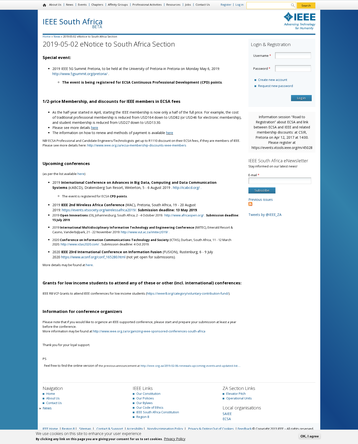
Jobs (188, 4)
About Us (55, 4)
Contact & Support (109, 429)
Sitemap (85, 429)
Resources (173, 4)
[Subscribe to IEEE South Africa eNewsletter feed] (250, 204)
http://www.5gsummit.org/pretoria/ (80, 73)
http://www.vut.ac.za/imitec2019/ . (145, 232)
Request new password (275, 86)
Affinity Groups (118, 4)
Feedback (245, 429)
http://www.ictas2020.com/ (80, 244)
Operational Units (239, 398)
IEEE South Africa (73, 21)
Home (45, 5)
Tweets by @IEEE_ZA (265, 214)
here (94, 127)
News (69, 4)
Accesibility (135, 429)
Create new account (272, 80)
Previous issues (260, 199)
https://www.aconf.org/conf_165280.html (93, 257)
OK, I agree (310, 436)
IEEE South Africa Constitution (157, 412)
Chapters (97, 4)
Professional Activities (146, 4)
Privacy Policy (174, 438)
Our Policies (145, 398)
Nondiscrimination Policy (165, 429)
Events (82, 4)
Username (262, 56)
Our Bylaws (144, 403)
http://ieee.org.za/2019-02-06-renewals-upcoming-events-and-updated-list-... (191, 365)
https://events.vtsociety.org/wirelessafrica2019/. (100, 210)
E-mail (253, 175)
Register (226, 4)
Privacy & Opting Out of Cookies (211, 429)
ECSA (227, 418)
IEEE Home (50, 429)
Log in (240, 4)
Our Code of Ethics (149, 407)
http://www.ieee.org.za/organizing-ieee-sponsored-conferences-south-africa (149, 331)
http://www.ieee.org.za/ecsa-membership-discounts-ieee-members (136, 145)
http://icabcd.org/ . (187, 187)
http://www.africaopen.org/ (184, 215)
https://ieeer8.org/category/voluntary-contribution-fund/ (188, 293)
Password (261, 69)
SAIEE (227, 413)
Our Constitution (148, 394)
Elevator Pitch (236, 394)
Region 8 (142, 417)
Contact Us (203, 4)
